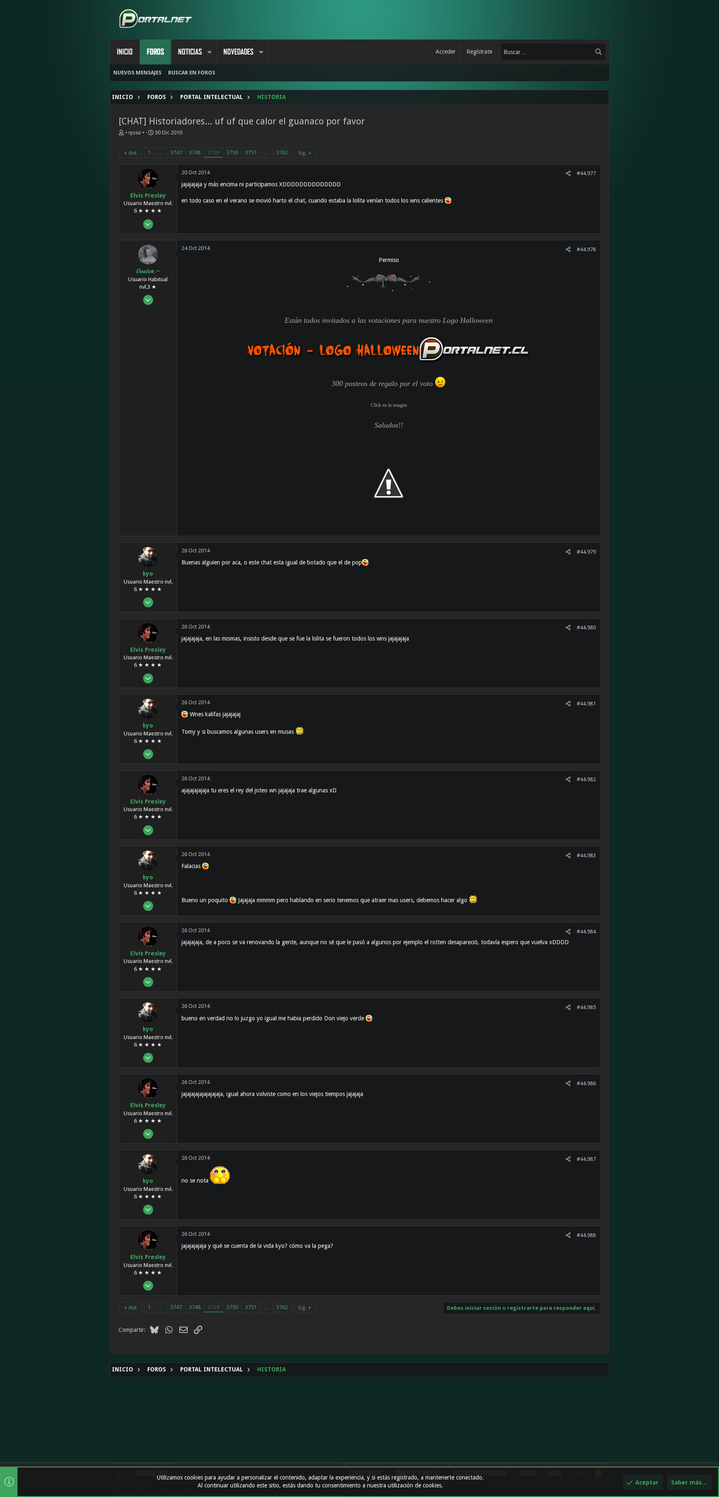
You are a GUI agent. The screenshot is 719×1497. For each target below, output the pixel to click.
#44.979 (586, 552)
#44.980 (586, 627)
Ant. (133, 153)
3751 (251, 152)
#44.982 (586, 779)
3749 (213, 152)
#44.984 (586, 931)
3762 (282, 152)
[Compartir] (568, 173)
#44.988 (586, 1235)
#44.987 (586, 1159)
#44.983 (586, 855)
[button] (209, 52)
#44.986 (586, 1083)
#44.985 (586, 1007)
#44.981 (586, 703)
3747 (176, 152)
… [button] (160, 152)
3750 (232, 152)
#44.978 (586, 249)
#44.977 (586, 173)
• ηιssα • (134, 132)
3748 (195, 152)
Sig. (302, 153)
